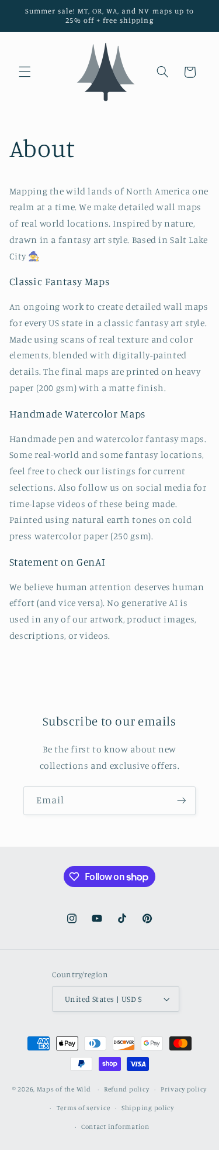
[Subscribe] (181, 800)
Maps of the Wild (64, 1089)
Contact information (115, 1126)
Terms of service (83, 1108)
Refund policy (127, 1089)
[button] (24, 72)
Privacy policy (184, 1089)
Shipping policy (147, 1108)
